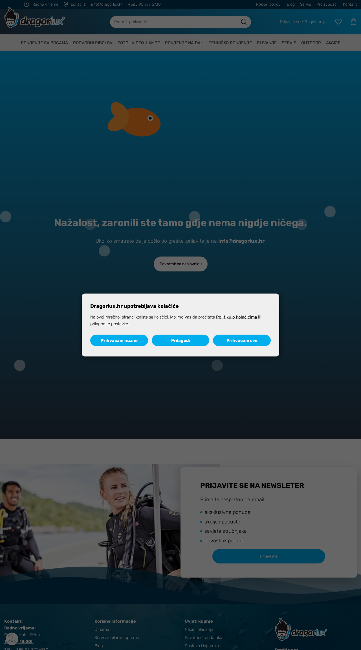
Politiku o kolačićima (236, 316)
